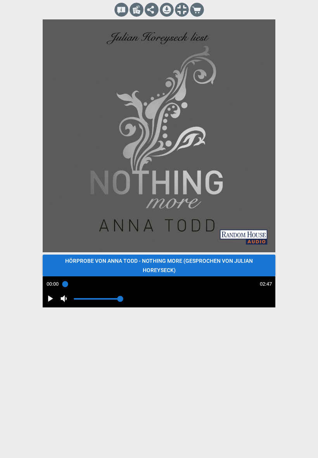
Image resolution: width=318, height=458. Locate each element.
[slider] (159, 284)
